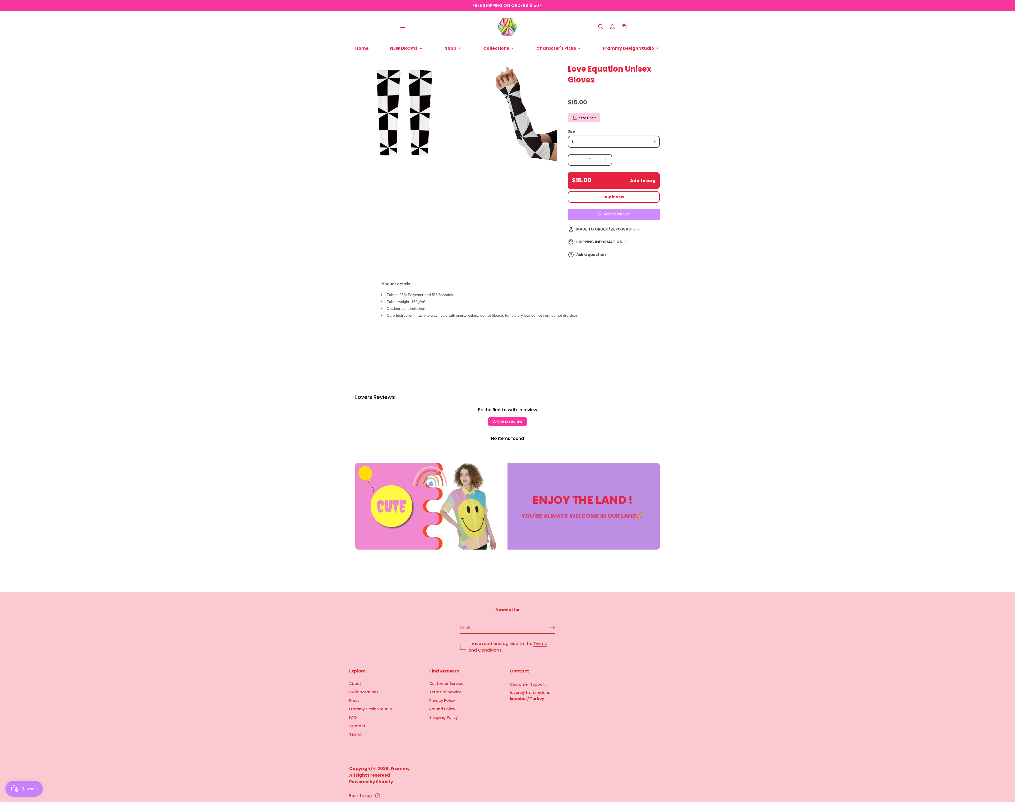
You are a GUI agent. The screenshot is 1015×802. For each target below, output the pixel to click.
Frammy (400, 769)
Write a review (507, 421)
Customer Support (528, 684)
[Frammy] (507, 26)
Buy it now (613, 197)
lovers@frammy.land (530, 692)
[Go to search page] (601, 27)
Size (571, 131)
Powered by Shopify (371, 782)
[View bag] (624, 27)
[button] (601, 27)
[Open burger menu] (402, 27)
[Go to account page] (612, 27)
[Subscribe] (552, 628)
